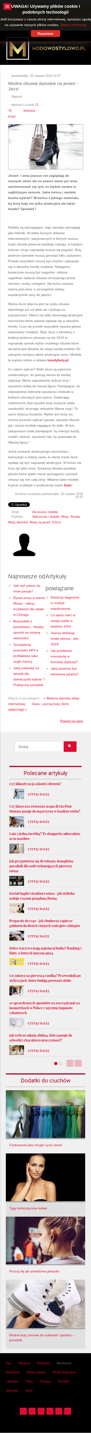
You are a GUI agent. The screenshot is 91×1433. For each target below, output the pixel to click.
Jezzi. (67, 485)
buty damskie (19, 522)
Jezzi (57, 522)
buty (66, 516)
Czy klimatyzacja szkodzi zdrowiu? (35, 784)
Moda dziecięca (64, 1372)
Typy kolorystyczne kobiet (28, 1208)
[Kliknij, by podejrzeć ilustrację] (45, 147)
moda (76, 516)
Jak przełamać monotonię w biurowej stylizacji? (64, 656)
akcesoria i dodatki (47, 516)
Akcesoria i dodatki (45, 512)
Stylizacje (13, 1372)
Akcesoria (64, 1363)
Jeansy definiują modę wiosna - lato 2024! (65, 638)
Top (8, 1363)
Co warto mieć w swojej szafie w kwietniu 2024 (63, 620)
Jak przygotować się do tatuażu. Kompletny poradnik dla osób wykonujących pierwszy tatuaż (41, 866)
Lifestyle (12, 1381)
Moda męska (36, 1372)
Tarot (28, 1390)
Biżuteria (43, 1363)
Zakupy (45, 1381)
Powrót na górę (71, 721)
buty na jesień (41, 522)
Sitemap (12, 1390)
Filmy (29, 1381)
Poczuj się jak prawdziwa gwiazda (34, 1271)
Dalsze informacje (73, 25)
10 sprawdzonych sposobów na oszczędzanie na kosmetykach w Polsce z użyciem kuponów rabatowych (44, 1008)
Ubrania (24, 1363)
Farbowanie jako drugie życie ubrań (35, 1145)
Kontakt (63, 1381)
